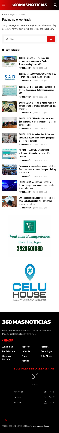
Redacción (26, 68)
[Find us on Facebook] (3, 420)
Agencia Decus (42, 426)
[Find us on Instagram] (6, 420)
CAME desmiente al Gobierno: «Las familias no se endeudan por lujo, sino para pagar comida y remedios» (36, 201)
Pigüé (24, 356)
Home (4, 14)
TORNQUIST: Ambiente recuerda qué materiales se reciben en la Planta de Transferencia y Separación (34, 61)
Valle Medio (46, 356)
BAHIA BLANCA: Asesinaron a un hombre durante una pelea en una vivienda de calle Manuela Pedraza (36, 185)
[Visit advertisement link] (29, 236)
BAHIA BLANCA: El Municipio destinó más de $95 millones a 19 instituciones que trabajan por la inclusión (37, 121)
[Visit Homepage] (29, 5)
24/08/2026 (38, 68)
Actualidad (7, 346)
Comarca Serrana (6, 358)
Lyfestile (25, 351)
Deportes (26, 346)
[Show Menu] (3, 5)
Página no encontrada (19, 14)
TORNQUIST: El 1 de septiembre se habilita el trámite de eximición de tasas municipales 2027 (37, 90)
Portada (45, 346)
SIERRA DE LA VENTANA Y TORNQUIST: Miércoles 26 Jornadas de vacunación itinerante (34, 153)
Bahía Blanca (8, 351)
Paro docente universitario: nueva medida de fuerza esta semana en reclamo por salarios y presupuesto (37, 169)
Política (25, 360)
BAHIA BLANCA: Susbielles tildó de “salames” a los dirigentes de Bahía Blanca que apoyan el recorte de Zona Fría (37, 137)
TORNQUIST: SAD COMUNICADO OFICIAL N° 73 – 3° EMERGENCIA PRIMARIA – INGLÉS (37, 75)
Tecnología (46, 351)
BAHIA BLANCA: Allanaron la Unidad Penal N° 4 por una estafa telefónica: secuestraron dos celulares (37, 105)
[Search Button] (55, 5)
